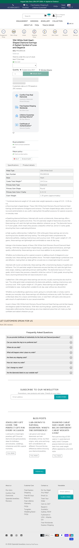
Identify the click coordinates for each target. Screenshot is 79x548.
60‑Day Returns (46, 70)
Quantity (16, 70)
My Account (58, 16)
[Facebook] (7, 535)
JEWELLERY (45, 21)
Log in (57, 15)
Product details (29, 165)
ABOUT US (28, 25)
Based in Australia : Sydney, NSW (46, 509)
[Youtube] (21, 535)
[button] (25, 79)
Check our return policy (21, 154)
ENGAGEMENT (22, 21)
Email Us (44, 495)
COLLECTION (57, 21)
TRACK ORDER (48, 25)
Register (62, 15)
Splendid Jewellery (19, 544)
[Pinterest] (11, 535)
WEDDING (34, 21)
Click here (20, 59)
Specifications (13, 165)
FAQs (56, 6)
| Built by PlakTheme (32, 544)
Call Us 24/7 (45, 504)
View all (39, 471)
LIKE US (71, 23)
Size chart (17, 62)
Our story (9, 490)
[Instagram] (16, 535)
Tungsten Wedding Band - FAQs (30, 511)
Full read (11, 453)
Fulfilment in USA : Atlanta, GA (46, 517)
